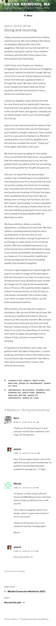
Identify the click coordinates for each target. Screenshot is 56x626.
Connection (15, 381)
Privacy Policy (10, 619)
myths (23, 395)
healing (13, 383)
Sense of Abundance (31, 383)
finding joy (14, 393)
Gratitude (39, 381)
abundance (14, 390)
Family (27, 381)
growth (40, 393)
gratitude (29, 393)
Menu (29, 15)
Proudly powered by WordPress (34, 619)
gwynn (27, 26)
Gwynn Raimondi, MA (27, 4)
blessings (29, 390)
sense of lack (31, 398)
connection (43, 390)
